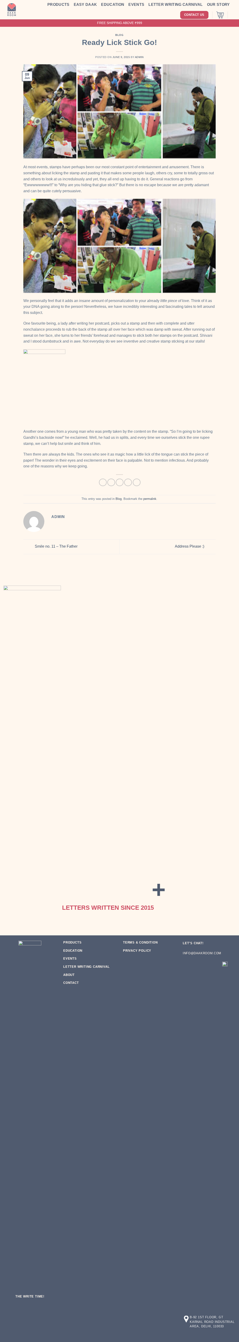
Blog (119, 35)
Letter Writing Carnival (175, 5)
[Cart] (220, 15)
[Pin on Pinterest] (128, 482)
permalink (149, 499)
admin (139, 57)
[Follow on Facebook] (187, 965)
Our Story (218, 5)
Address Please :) (190, 547)
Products (58, 5)
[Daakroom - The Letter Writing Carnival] (12, 10)
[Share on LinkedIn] (137, 482)
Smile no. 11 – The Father (55, 547)
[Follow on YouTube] (187, 975)
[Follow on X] (205, 965)
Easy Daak (85, 5)
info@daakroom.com (202, 953)
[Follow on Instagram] (196, 965)
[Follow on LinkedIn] (214, 965)
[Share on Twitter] (111, 482)
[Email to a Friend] (119, 482)
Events (136, 5)
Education (112, 5)
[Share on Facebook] (103, 482)
